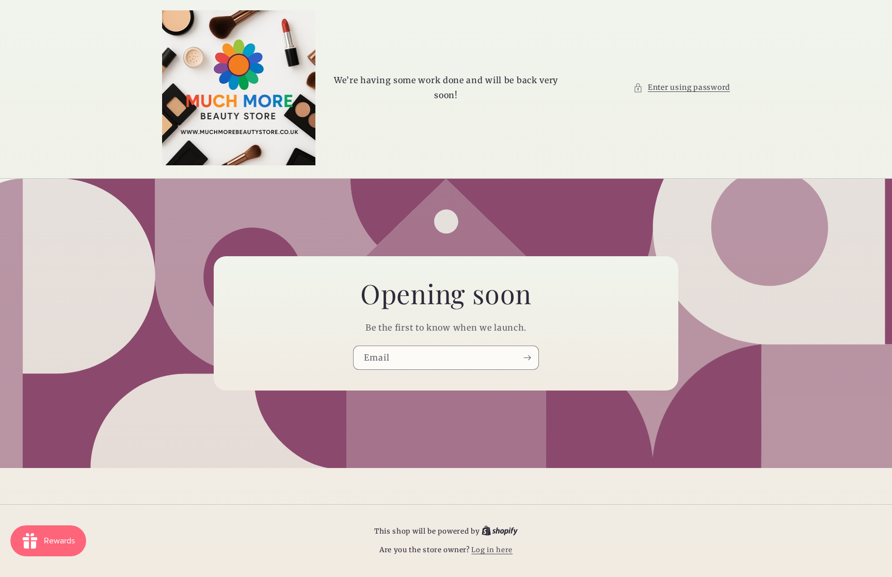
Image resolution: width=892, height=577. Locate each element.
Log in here (492, 549)
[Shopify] (500, 531)
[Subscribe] (527, 358)
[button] (681, 87)
